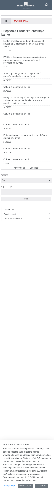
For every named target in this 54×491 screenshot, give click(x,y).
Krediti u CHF (9, 210)
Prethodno (20, 168)
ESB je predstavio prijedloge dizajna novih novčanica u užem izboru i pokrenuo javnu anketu (24, 44)
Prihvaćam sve (25, 486)
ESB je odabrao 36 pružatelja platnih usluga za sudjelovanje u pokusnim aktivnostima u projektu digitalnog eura (26, 100)
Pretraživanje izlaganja (13, 218)
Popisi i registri (10, 214)
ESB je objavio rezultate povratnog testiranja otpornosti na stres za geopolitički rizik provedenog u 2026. (24, 60)
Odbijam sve (41, 486)
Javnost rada (21, 21)
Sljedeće (34, 168)
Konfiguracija (9, 486)
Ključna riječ (7, 186)
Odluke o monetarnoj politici (16, 87)
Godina (4, 175)
